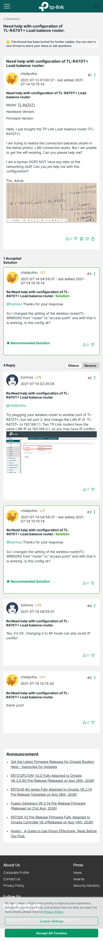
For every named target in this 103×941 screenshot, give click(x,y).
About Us (11, 864)
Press (78, 864)
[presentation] (12, 79)
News (77, 872)
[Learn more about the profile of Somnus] (13, 380)
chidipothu (29, 73)
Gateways (13, 19)
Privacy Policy (13, 885)
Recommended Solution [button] (30, 343)
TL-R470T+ (26, 105)
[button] (7, 6)
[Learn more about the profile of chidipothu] (13, 78)
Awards (78, 879)
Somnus (27, 377)
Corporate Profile (16, 872)
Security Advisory (86, 885)
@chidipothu (16, 405)
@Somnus (14, 304)
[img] (81, 239)
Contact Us (11, 879)
